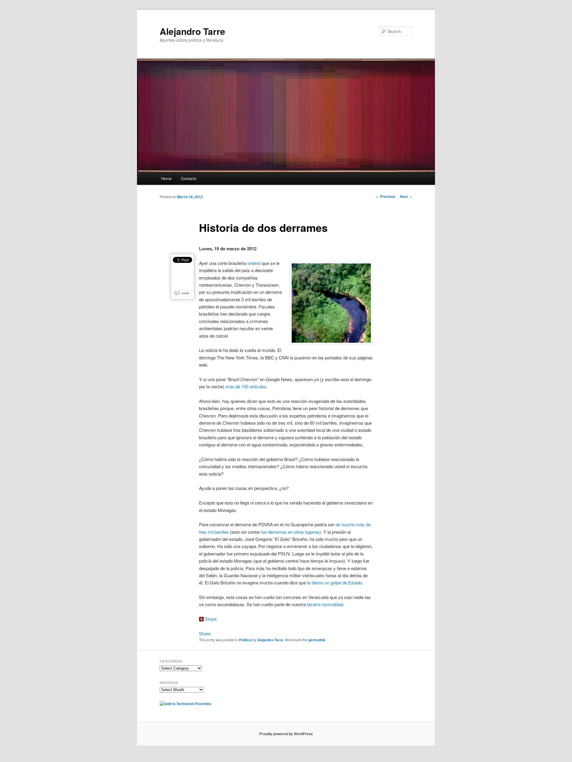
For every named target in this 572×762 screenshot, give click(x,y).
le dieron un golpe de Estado (334, 582)
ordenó (254, 263)
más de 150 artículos (246, 386)
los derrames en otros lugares (290, 532)
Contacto (188, 178)
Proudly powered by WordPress (286, 733)
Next (406, 196)
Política (245, 639)
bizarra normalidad (325, 604)
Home (166, 178)
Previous (385, 196)
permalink (316, 639)
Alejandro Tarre (192, 31)
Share (211, 619)
